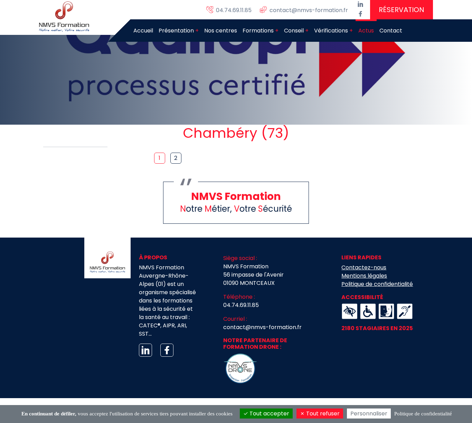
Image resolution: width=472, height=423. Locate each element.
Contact (390, 31)
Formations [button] (258, 31)
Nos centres (220, 31)
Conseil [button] (294, 31)
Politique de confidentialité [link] (423, 413)
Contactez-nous (363, 267)
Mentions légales (364, 276)
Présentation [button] (176, 31)
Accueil (143, 31)
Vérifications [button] (331, 31)
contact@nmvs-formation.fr (262, 327)
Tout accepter (268, 413)
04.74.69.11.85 (241, 305)
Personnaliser (368, 413)
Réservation (401, 10)
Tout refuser (322, 413)
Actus (366, 31)
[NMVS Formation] (65, 16)
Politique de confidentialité (377, 284)
